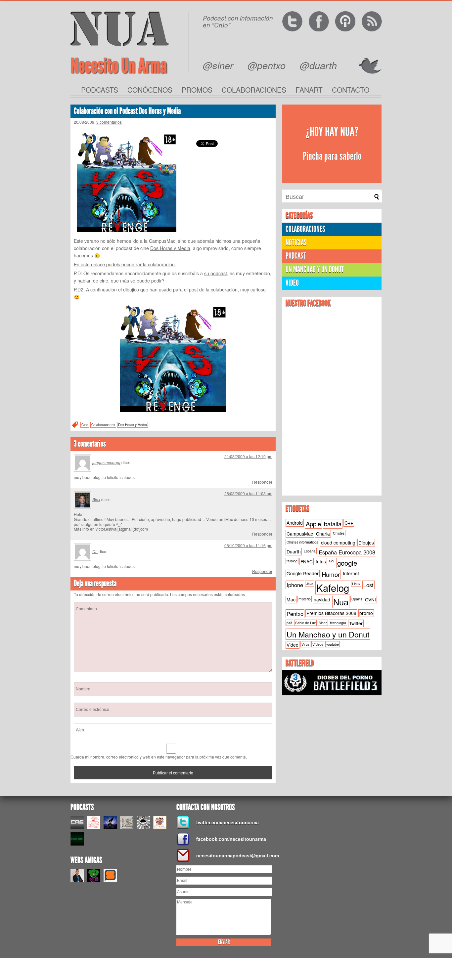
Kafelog (332, 587)
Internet (351, 573)
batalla (332, 523)
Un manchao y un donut (315, 269)
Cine (84, 424)
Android (295, 522)
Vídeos (317, 644)
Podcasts (99, 90)
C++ (348, 522)
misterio (304, 598)
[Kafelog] (159, 822)
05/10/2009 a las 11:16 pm (248, 545)
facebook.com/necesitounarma (231, 839)
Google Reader (303, 573)
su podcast (215, 273)
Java (309, 583)
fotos (321, 561)
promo (366, 613)
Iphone (295, 585)
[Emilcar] (110, 822)
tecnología (338, 622)
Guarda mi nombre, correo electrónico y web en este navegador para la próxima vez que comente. (158, 757)
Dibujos (366, 542)
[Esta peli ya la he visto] (126, 822)
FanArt (309, 90)
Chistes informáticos (302, 542)
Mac (291, 599)
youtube (332, 644)
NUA (119, 28)
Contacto (350, 90)
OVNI (370, 599)
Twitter (356, 623)
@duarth (318, 65)
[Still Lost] (77, 839)
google (347, 563)
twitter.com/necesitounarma (227, 822)
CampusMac (300, 533)
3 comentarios (109, 122)
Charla (323, 533)
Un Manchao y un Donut (328, 634)
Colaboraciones (254, 90)
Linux (356, 583)
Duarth (294, 551)
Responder (262, 482)
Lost (368, 585)
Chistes (338, 533)
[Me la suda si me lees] (93, 875)
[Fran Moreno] (77, 875)
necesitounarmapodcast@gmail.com (236, 855)
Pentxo (295, 614)
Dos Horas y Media (170, 248)
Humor (331, 574)
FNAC (306, 561)
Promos (197, 90)
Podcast (296, 256)
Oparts (356, 598)
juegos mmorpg (106, 462)
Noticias (296, 242)
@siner (218, 65)
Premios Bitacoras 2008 (331, 613)
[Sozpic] (110, 875)
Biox (96, 499)
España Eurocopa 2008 (347, 552)
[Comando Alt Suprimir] (77, 822)
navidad (322, 599)
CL (95, 551)
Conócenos (149, 90)
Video (292, 283)
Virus (305, 644)
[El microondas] (93, 822)
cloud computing (338, 542)
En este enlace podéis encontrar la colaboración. (125, 264)
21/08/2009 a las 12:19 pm (248, 456)
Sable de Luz (305, 622)
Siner (323, 622)
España (310, 550)
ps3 (289, 622)
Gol (331, 560)
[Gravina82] (143, 822)
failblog (292, 560)
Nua (340, 602)
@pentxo (267, 65)
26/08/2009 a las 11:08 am (248, 493)
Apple (313, 523)
